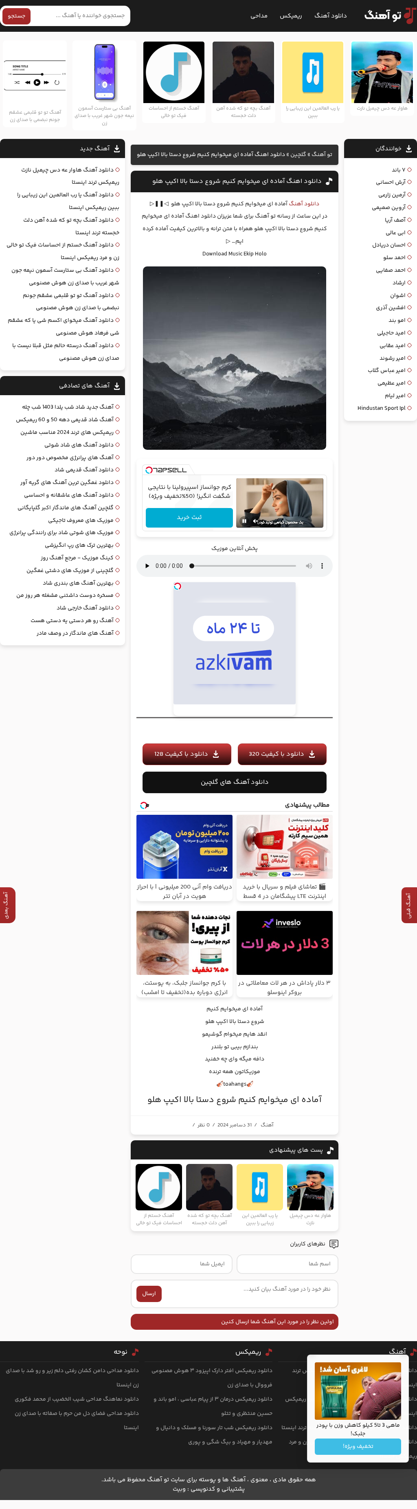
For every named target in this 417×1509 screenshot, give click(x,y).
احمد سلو (394, 257)
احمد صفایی (391, 270)
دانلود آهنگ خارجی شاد (85, 608)
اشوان (398, 295)
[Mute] (256, 521)
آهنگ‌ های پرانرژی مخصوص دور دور (70, 457)
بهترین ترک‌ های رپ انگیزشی (79, 545)
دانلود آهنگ (330, 16)
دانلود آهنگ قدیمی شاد (84, 470)
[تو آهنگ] (386, 16)
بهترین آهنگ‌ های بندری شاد (78, 583)
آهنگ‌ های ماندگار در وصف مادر (75, 633)
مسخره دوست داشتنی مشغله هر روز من (65, 595)
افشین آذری (391, 308)
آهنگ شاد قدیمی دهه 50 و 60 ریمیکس (65, 420)
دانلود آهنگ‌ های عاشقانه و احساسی (69, 495)
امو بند (397, 320)
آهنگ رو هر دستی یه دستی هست (72, 620)
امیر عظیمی (391, 383)
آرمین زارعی (392, 195)
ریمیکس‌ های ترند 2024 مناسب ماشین (67, 432)
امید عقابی (393, 345)
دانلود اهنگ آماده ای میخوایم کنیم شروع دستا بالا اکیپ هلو (237, 181)
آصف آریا (395, 220)
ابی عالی (396, 233)
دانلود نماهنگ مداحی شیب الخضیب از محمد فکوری (77, 1399)
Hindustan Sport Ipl (382, 408)
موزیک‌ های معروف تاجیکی (81, 520)
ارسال (149, 1293)
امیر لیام (395, 396)
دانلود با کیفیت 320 (276, 754)
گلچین (298, 154)
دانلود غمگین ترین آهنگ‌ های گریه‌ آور (67, 482)
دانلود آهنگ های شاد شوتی (79, 445)
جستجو (16, 16)
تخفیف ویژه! (358, 1446)
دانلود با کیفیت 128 (181, 754)
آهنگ (267, 1125)
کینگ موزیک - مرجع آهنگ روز (77, 558)
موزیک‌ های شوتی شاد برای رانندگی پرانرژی (61, 532)
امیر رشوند (393, 358)
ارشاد (399, 283)
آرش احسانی (391, 182)
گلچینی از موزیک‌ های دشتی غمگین (70, 570)
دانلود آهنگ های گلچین (235, 782)
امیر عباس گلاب (387, 370)
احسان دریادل (389, 245)
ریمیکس (291, 16)
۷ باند (399, 170)
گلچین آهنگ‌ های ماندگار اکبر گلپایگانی (66, 508)
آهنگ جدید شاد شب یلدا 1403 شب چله (68, 407)
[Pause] (244, 521)
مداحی (259, 16)
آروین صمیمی (389, 207)
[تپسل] (149, 470)
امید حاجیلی (391, 333)
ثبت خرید (189, 518)
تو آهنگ (322, 154)
